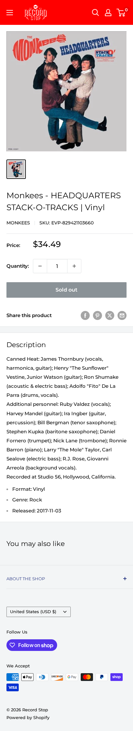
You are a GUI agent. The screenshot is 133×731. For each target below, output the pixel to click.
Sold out (66, 290)
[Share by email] (122, 315)
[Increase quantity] (74, 266)
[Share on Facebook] (85, 315)
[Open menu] (9, 12)
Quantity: (17, 266)
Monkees (18, 223)
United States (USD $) (33, 611)
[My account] (108, 12)
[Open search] (95, 12)
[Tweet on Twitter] (109, 315)
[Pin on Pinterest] (97, 315)
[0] (121, 12)
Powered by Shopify (27, 717)
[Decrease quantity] (40, 266)
